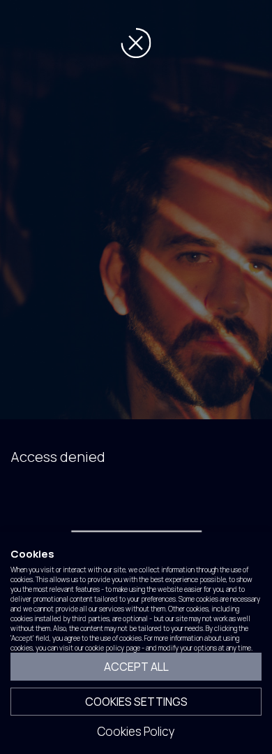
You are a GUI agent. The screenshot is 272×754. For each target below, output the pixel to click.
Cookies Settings (136, 701)
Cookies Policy (136, 731)
